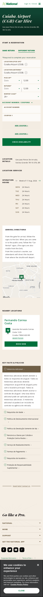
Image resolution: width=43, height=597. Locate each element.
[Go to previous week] (17, 181)
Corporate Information (8, 558)
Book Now (21, 344)
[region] (21, 578)
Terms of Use (27, 558)
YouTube (15, 549)
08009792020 (17, 338)
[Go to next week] (39, 181)
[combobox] (12, 80)
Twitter (9, 549)
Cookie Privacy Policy (19, 584)
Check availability (21, 142)
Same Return (8, 50)
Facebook (3, 549)
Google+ (21, 549)
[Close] (38, 564)
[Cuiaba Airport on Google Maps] (21, 280)
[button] (30, 4)
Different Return (26, 50)
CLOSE (21, 591)
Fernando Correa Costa (16, 322)
